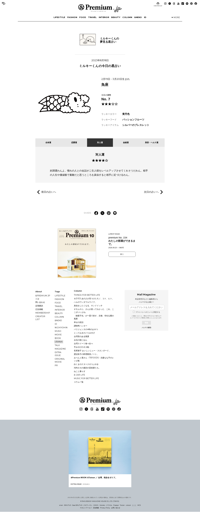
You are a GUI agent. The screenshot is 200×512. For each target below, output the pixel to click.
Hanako (102, 505)
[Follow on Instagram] (165, 3)
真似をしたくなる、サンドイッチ (88, 305)
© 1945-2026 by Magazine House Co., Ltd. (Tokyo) (99, 501)
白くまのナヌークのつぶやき (86, 364)
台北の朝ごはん (80, 340)
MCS (139, 505)
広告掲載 (39, 309)
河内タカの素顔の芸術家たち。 (87, 368)
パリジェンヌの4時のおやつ (86, 329)
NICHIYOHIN (61, 327)
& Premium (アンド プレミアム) (100, 8)
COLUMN (127, 17)
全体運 (48, 142)
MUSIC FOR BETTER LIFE (86, 378)
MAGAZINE (60, 349)
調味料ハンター (80, 326)
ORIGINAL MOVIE (60, 360)
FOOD (82, 17)
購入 (122, 254)
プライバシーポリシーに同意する (148, 312)
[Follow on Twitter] (169, 3)
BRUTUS (67, 505)
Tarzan (122, 505)
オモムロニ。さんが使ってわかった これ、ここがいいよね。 (94, 310)
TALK (57, 345)
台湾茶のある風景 (81, 336)
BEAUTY (115, 17)
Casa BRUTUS (77, 505)
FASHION (72, 17)
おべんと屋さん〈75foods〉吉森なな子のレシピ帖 (94, 359)
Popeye (116, 505)
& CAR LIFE (79, 375)
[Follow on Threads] (174, 3)
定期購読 (39, 306)
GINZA (95, 505)
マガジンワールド (86, 508)
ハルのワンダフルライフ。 (85, 302)
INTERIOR (104, 17)
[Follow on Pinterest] (191, 3)
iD (145, 17)
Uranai (59, 342)
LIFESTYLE (59, 17)
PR (56, 365)
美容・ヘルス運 (151, 142)
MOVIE (58, 334)
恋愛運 (74, 142)
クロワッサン (87, 505)
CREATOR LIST (158, 6)
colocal (128, 505)
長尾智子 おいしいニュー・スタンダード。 (92, 350)
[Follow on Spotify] (187, 3)
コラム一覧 (78, 382)
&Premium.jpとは (42, 297)
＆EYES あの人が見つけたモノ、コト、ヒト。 (94, 298)
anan (61, 505)
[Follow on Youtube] (178, 3)
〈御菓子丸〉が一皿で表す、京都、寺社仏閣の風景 (94, 317)
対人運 (100, 142)
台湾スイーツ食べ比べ (83, 343)
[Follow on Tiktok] (183, 3)
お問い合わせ (115, 508)
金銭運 (126, 142)
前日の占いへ (48, 192)
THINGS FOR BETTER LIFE (87, 295)
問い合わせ (40, 302)
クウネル (109, 505)
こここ (134, 505)
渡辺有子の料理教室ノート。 (86, 354)
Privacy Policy (105, 508)
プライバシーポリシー (154, 316)
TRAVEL (92, 17)
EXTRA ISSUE (58, 354)
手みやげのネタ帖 (81, 347)
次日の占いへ (151, 192)
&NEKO (138, 17)
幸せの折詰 (78, 322)
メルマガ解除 (146, 328)
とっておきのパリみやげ (84, 333)
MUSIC (58, 331)
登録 (146, 323)
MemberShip (42, 313)
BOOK (58, 338)
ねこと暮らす (79, 371)
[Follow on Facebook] (196, 3)
